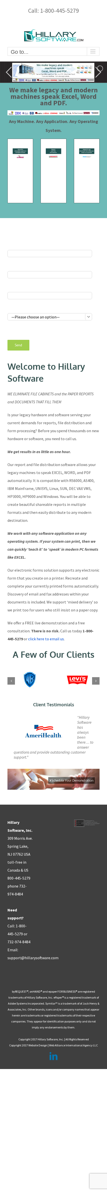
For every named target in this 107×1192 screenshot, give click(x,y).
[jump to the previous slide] (8, 72)
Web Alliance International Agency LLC (73, 1045)
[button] (11, 681)
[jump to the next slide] (98, 72)
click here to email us (46, 638)
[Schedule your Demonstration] (53, 770)
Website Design (37, 1045)
